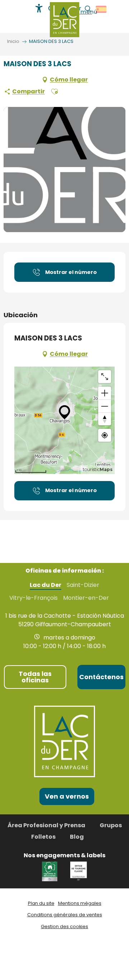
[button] (54, 91)
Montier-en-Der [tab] (86, 598)
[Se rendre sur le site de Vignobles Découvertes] (50, 871)
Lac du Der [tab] (45, 585)
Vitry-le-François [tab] (33, 598)
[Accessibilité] (39, 8)
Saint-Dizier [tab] (83, 585)
